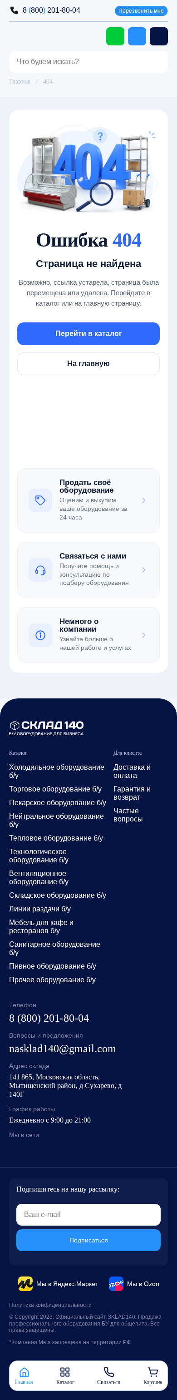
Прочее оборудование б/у (52, 980)
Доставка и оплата (132, 771)
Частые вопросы (128, 815)
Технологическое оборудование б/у (39, 856)
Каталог (65, 1382)
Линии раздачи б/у (40, 909)
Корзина (152, 1382)
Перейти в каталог (88, 333)
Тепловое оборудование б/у (56, 838)
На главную (88, 363)
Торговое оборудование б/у (55, 789)
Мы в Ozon (143, 1283)
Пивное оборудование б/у (52, 966)
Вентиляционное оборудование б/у (39, 878)
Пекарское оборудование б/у (57, 802)
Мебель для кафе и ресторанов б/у (41, 927)
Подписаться (88, 1240)
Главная (19, 81)
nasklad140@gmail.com (62, 1048)
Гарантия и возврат (132, 793)
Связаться (108, 1382)
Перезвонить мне (141, 11)
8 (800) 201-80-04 (49, 1018)
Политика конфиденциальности (50, 1305)
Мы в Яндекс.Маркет (67, 1283)
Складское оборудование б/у (57, 895)
